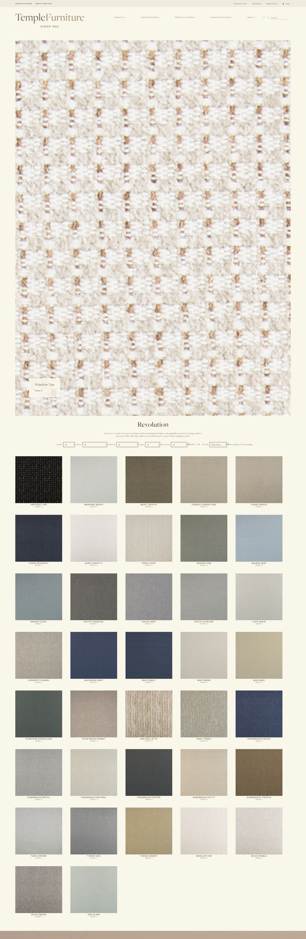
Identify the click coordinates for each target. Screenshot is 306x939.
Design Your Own (149, 17)
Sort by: (206, 444)
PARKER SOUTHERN (23, 4)
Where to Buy (272, 4)
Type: (142, 444)
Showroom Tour (240, 4)
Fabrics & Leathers (184, 17)
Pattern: (112, 444)
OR (198, 444)
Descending (246, 444)
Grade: (59, 444)
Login (287, 4)
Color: (79, 444)
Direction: (166, 444)
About (250, 17)
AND (192, 444)
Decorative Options (220, 17)
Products (119, 17)
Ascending (234, 444)
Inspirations (256, 4)
